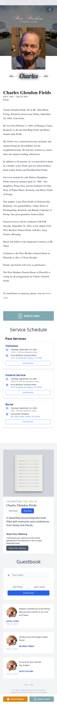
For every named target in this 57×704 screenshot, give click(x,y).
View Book (13, 511)
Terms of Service (36, 692)
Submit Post (28, 593)
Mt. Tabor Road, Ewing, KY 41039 (25, 416)
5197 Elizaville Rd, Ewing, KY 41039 (26, 358)
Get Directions (28, 363)
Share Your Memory (17, 548)
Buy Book (28, 511)
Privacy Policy (21, 692)
